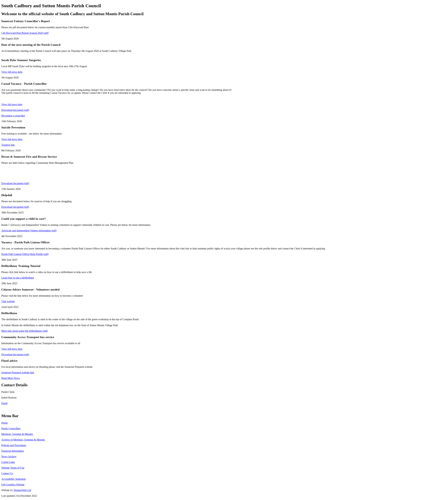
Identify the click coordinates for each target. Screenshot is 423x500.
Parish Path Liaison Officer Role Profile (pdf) (25, 254)
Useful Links (8, 462)
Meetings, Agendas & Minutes (17, 434)
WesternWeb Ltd (22, 490)
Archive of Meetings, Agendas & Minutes (23, 439)
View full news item (11, 71)
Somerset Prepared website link (17, 372)
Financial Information (12, 450)
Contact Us (7, 473)
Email (4, 403)
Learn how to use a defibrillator (17, 277)
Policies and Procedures (13, 445)
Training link (8, 144)
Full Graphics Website (12, 484)
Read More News (10, 378)
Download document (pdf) (15, 110)
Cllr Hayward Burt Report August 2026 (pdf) (25, 33)
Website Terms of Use (12, 467)
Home (4, 422)
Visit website (8, 301)
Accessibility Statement (13, 479)
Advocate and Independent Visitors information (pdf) (29, 230)
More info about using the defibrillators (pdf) (24, 330)
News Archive (8, 456)
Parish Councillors (10, 428)
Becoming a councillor (13, 115)
